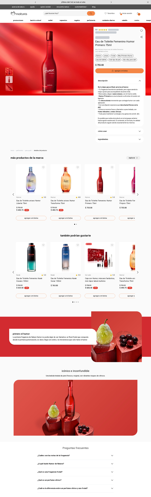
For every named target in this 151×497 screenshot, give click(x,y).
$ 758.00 (88, 285)
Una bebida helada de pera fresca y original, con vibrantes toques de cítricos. (75, 376)
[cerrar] (148, 2)
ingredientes (103, 139)
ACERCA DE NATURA (18, 7)
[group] (73, 2)
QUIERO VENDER (45, 7)
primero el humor (21, 334)
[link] (31, 202)
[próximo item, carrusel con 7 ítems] (111, 2)
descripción (103, 81)
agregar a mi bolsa (31, 218)
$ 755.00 (99, 65)
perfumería (19, 150)
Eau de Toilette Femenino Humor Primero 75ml (115, 43)
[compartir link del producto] (141, 37)
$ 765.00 (19, 285)
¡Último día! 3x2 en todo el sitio (73, 2)
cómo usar (102, 131)
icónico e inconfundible (75, 371)
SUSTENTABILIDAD (80, 7)
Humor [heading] (18, 197)
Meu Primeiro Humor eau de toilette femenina (109, 49)
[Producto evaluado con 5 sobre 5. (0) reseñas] (113, 30)
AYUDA (32, 7)
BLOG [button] (93, 7)
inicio (12, 150)
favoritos (111, 13)
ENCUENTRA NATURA (63, 7)
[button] (141, 31)
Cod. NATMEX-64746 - (101, 51)
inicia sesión (126, 13)
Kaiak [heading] (18, 275)
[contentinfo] (43, 197)
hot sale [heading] (88, 275)
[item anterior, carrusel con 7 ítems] (35, 2)
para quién (28, 150)
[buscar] (91, 13)
